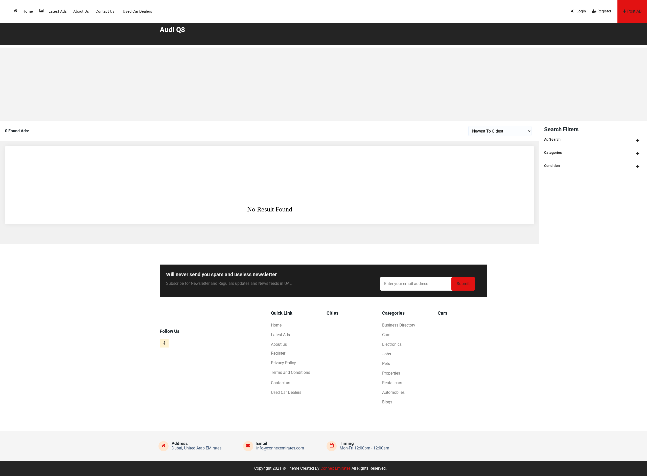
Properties (391, 373)
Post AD (634, 11)
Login (580, 11)
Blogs (387, 402)
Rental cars (392, 382)
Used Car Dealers (137, 11)
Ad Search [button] (552, 139)
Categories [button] (553, 152)
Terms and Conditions (290, 372)
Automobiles (393, 392)
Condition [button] (552, 166)
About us (81, 11)
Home (27, 11)
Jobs (386, 354)
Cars (386, 334)
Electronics (392, 344)
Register (604, 11)
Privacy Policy (283, 362)
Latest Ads (58, 11)
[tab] (593, 139)
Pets (386, 363)
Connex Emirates (335, 468)
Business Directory (398, 325)
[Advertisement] (323, 83)
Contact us (105, 11)
